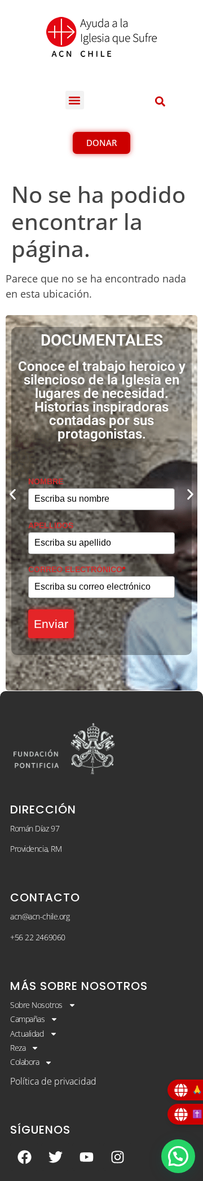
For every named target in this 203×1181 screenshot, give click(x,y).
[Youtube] (86, 1157)
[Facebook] (24, 1157)
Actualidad (27, 1033)
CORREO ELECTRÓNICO (76, 569)
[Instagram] (117, 1157)
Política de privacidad (53, 1081)
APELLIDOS (50, 525)
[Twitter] (55, 1157)
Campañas (27, 1019)
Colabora (24, 1061)
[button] (74, 100)
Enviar (51, 623)
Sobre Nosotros (36, 1004)
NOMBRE (45, 481)
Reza (17, 1047)
